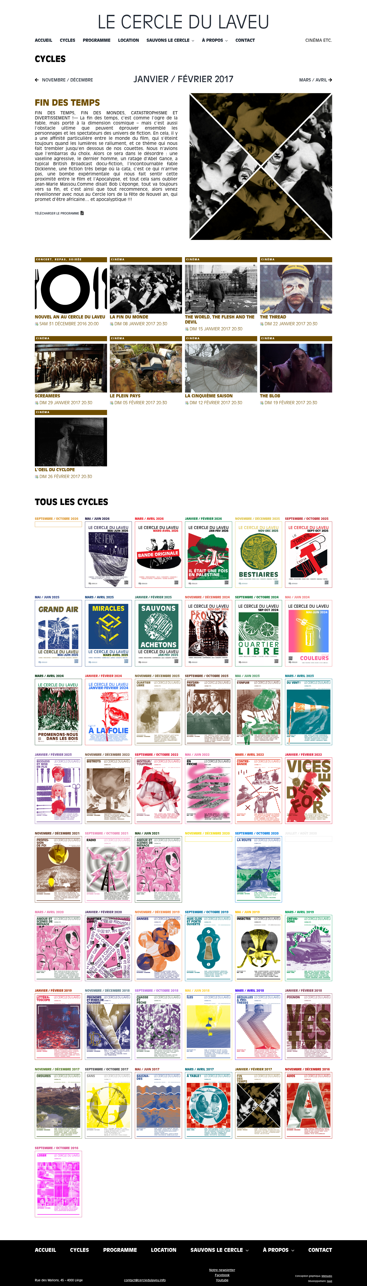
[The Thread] (296, 289)
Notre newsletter (222, 1270)
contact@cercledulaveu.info (145, 1280)
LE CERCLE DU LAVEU (183, 23)
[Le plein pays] (146, 368)
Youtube (222, 1280)
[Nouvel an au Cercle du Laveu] (71, 289)
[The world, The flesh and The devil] (221, 289)
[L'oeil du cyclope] (71, 442)
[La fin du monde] (146, 289)
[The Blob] (296, 368)
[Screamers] (71, 368)
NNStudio (327, 1276)
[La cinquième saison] (221, 368)
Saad (329, 1281)
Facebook (222, 1275)
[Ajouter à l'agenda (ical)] (36, 324)
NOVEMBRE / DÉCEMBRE (67, 80)
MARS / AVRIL (313, 80)
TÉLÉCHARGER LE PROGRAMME (57, 213)
